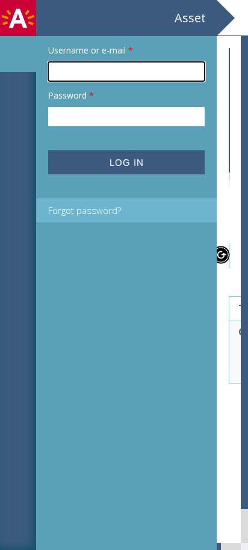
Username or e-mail (90, 50)
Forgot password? (84, 210)
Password (71, 95)
